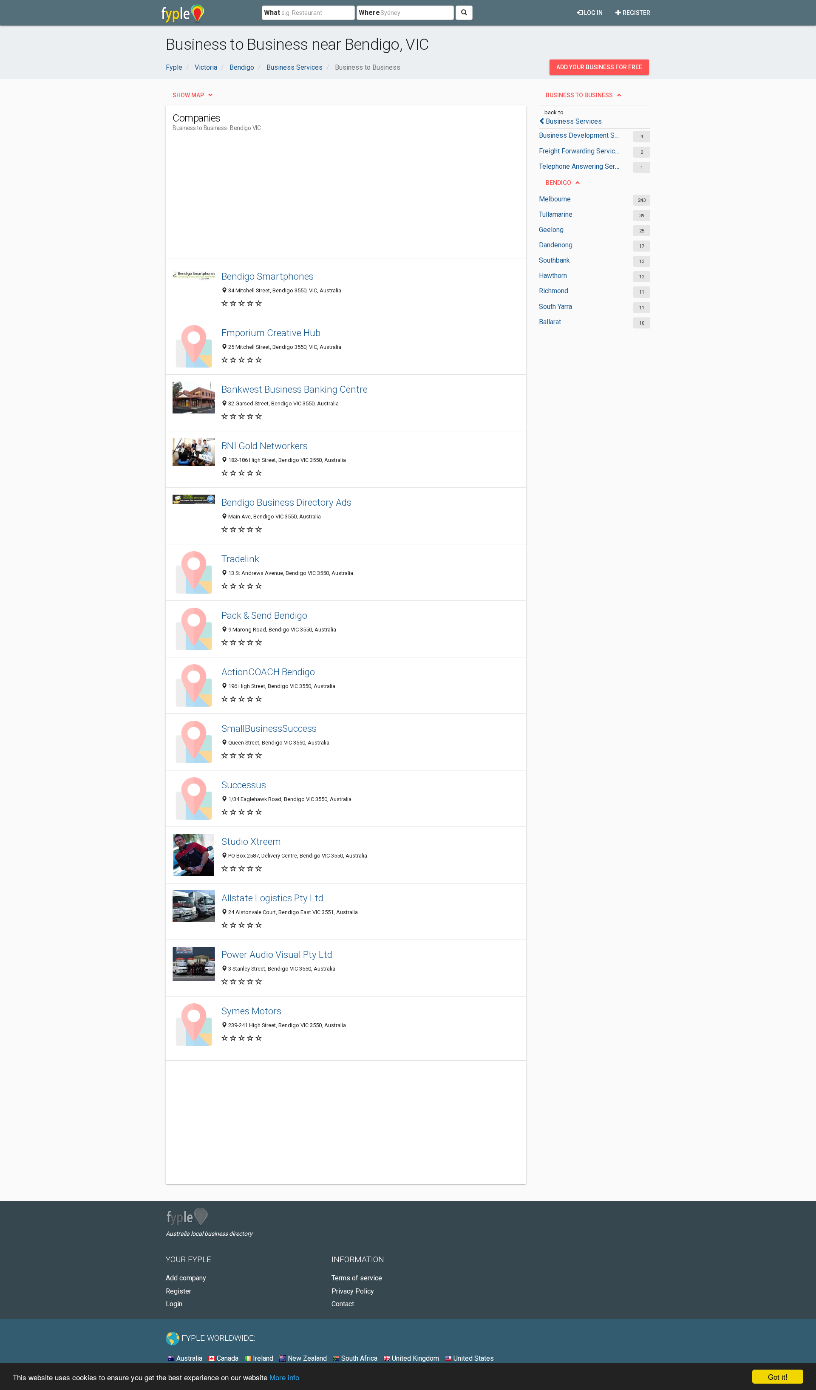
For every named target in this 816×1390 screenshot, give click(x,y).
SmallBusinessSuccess (269, 728)
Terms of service (357, 1278)
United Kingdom (414, 1358)
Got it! (778, 1376)
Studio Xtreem (251, 841)
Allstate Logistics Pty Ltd (272, 897)
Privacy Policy (353, 1291)
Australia (188, 1358)
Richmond (553, 291)
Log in (593, 12)
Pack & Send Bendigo (264, 615)
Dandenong (555, 245)
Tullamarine (555, 214)
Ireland (262, 1358)
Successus (243, 784)
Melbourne (555, 199)
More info (284, 1377)
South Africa (358, 1358)
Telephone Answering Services (579, 166)
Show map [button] (188, 95)
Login (174, 1304)
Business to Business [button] (579, 95)
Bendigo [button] (558, 182)
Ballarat (550, 322)
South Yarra (555, 307)
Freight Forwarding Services (579, 151)
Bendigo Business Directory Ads (286, 502)
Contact (343, 1304)
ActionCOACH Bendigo (268, 671)
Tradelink (240, 558)
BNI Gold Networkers (264, 445)
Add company (186, 1278)
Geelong (551, 230)
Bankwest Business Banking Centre (294, 389)
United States (473, 1358)
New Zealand (306, 1358)
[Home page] (183, 12)
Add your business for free (599, 67)
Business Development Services (579, 135)
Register (635, 12)
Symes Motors (251, 1010)
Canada (226, 1358)
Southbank (554, 260)
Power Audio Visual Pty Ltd (276, 954)
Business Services (574, 121)
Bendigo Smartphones (267, 276)
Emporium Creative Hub (270, 332)
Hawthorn (553, 276)
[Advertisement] (327, 198)
